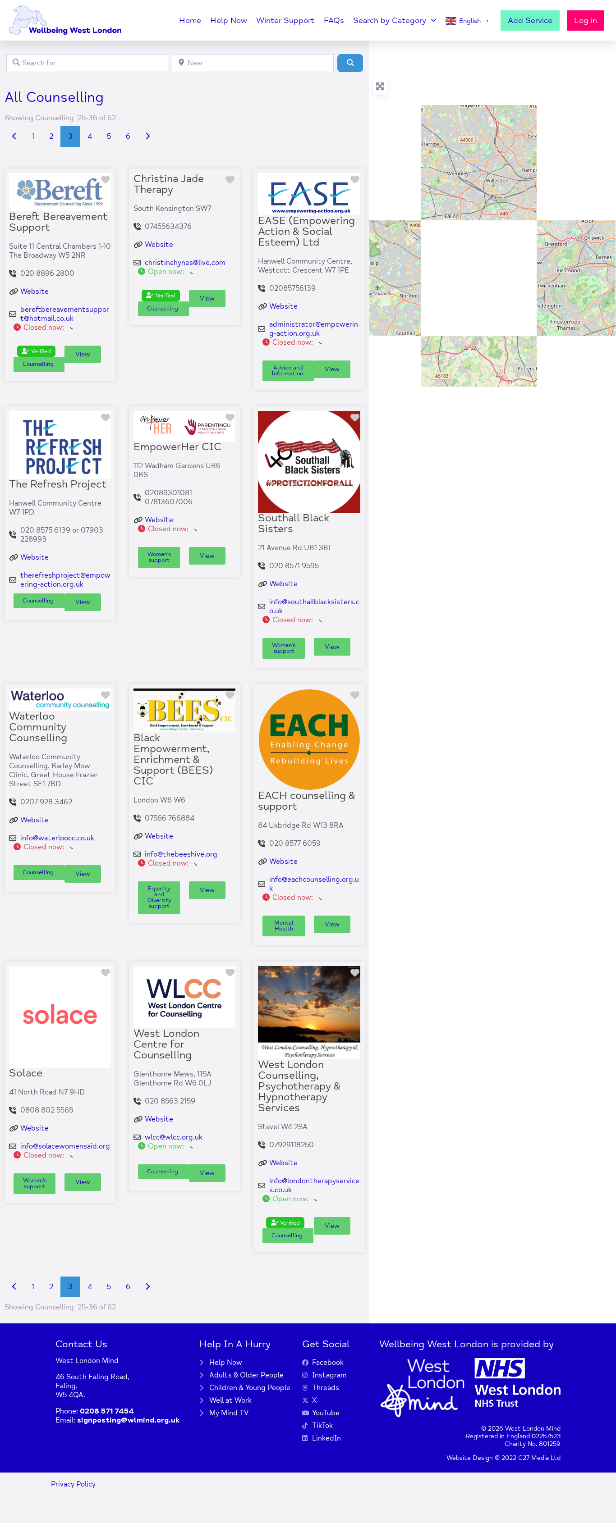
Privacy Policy (73, 1484)
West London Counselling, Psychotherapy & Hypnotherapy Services (299, 1086)
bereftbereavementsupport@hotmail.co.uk (64, 314)
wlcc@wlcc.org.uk (173, 1137)
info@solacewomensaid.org (65, 1146)
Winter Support (285, 20)
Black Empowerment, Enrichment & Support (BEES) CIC (173, 759)
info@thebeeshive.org (181, 854)
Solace (25, 1073)
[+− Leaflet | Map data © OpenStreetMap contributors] (492, 214)
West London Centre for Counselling (166, 1044)
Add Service (530, 20)
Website (34, 291)
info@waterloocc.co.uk (57, 838)
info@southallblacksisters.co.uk (314, 606)
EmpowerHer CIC (177, 446)
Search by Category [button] (389, 20)
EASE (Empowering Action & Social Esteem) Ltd (306, 231)
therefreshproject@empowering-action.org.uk (65, 580)
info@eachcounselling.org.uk (314, 884)
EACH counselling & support (306, 801)
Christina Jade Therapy (168, 184)
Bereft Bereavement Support (58, 222)
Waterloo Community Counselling (38, 727)
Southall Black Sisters (293, 523)
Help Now (228, 20)
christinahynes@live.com (185, 262)
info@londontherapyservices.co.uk (314, 1185)
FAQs (334, 20)
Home (190, 20)
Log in (585, 20)
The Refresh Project (57, 484)
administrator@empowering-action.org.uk (313, 329)
